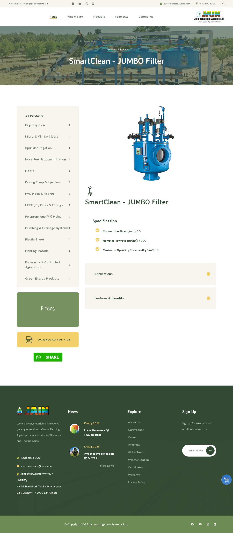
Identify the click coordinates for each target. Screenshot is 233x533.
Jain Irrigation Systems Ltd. (110, 524)
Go (210, 450)
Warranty (134, 475)
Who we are (75, 16)
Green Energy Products (42, 278)
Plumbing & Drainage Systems (47, 228)
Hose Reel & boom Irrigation (45, 159)
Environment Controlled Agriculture (42, 264)
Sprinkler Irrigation (38, 148)
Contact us (146, 16)
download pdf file (53, 339)
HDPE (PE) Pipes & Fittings (44, 205)
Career (132, 437)
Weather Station (138, 460)
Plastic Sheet (34, 239)
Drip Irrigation (35, 125)
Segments (121, 16)
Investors (134, 445)
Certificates (135, 467)
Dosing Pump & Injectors (43, 182)
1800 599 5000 (207, 3)
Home (53, 16)
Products (99, 16)
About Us (134, 422)
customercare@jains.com (177, 3)
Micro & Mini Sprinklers (41, 136)
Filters (123, 49)
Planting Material (37, 251)
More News (107, 466)
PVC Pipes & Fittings (40, 194)
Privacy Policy (136, 482)
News (73, 411)
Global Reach (136, 452)
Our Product (136, 430)
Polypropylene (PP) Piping (43, 217)
